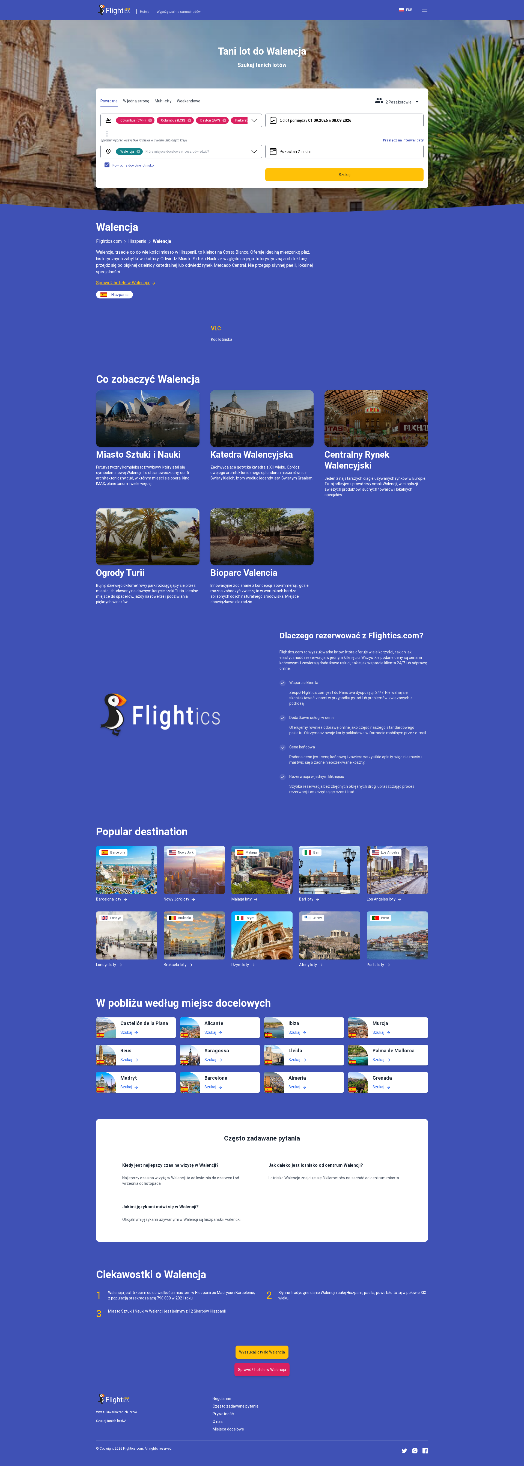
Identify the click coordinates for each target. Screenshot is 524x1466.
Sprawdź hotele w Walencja (122, 282)
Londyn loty (106, 964)
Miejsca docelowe (228, 1429)
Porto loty (375, 964)
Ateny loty (308, 964)
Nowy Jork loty (176, 899)
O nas (218, 1421)
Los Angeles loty (381, 899)
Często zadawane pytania (235, 1406)
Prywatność (223, 1414)
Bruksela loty (175, 964)
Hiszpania (137, 241)
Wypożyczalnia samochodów (179, 12)
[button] (424, 9)
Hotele (144, 12)
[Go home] (113, 1399)
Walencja (162, 241)
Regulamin (222, 1398)
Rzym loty (240, 964)
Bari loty (306, 899)
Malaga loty (241, 899)
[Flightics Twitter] (404, 1450)
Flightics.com (109, 241)
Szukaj (126, 1032)
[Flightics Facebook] (425, 1450)
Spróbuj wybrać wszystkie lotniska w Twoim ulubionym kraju (143, 140)
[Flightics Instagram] (415, 1450)
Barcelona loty (108, 899)
